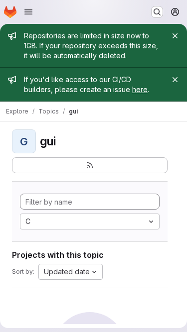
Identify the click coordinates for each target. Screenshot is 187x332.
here (140, 89)
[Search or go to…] (157, 12)
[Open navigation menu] (28, 12)
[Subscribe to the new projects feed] (90, 165)
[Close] (175, 36)
